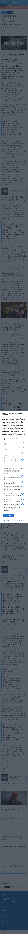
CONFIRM (8, 515)
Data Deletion (6, 520)
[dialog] (14, 467)
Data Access (14, 520)
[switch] (22, 442)
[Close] (25, 413)
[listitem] (14, 439)
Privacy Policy (22, 520)
